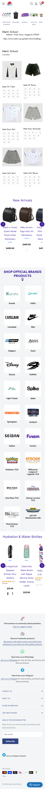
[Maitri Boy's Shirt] (12, 114)
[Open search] (31, 3)
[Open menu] (3, 4)
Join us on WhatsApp (9, 660)
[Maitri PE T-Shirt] (12, 71)
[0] (40, 3)
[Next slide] (42, 224)
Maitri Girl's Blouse (30, 173)
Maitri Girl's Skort (8, 173)
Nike (10, 560)
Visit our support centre (22, 627)
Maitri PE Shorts (29, 85)
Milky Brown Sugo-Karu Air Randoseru (10, 231)
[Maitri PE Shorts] (33, 71)
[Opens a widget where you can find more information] (35, 785)
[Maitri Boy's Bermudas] (33, 113)
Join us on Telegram (9, 679)
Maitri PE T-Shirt (8, 87)
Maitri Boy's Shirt (8, 129)
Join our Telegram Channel (16, 756)
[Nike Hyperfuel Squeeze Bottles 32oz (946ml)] (10, 551)
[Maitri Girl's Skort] (12, 158)
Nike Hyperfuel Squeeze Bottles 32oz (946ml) (10, 572)
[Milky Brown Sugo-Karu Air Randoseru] (10, 215)
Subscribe (10, 741)
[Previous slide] (3, 224)
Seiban (10, 238)
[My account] (36, 3)
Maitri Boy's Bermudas (32, 129)
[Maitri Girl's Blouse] (33, 158)
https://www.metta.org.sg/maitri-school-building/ (22, 38)
